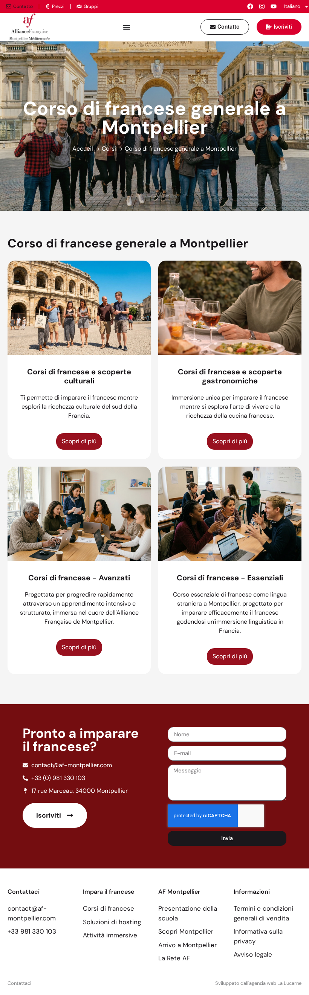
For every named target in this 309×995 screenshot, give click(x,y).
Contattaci (19, 983)
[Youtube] (274, 6)
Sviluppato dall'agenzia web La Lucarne (258, 983)
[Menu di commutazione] (126, 27)
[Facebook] (250, 6)
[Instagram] (262, 6)
